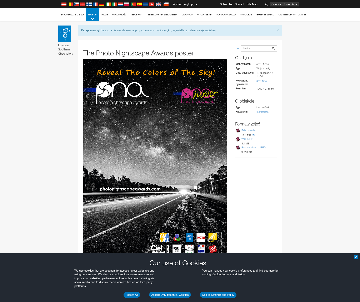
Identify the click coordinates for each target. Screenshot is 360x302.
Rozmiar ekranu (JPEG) (253, 147)
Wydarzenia (204, 14)
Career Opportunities (292, 14)
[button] (253, 135)
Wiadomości (119, 14)
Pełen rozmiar (248, 130)
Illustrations (262, 111)
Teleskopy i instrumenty (162, 14)
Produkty (246, 14)
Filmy (104, 14)
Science (276, 4)
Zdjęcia (92, 14)
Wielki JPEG (247, 138)
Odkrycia (187, 14)
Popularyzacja (226, 14)
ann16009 (262, 80)
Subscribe (226, 4)
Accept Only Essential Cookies (170, 294)
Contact (239, 4)
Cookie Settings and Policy (218, 294)
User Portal (291, 4)
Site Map (252, 4)
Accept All (132, 294)
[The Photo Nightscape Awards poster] (155, 159)
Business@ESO (265, 14)
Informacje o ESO (72, 14)
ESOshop (136, 14)
